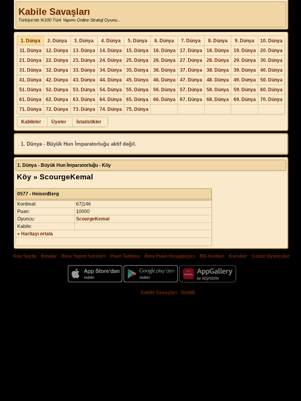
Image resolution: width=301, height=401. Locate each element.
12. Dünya (57, 50)
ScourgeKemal (92, 219)
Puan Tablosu (125, 256)
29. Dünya (245, 60)
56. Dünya (164, 89)
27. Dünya (191, 60)
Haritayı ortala (37, 234)
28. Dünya (218, 60)
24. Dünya (111, 60)
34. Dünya (111, 70)
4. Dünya (111, 40)
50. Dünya (271, 80)
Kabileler (31, 122)
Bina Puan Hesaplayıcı (170, 256)
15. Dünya (137, 50)
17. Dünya (191, 50)
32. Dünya (57, 70)
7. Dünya (191, 40)
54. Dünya (111, 89)
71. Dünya (30, 109)
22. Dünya (57, 60)
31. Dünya (30, 70)
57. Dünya (191, 89)
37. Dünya (191, 70)
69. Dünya (245, 99)
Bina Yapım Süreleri (83, 256)
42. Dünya (57, 80)
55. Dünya (137, 89)
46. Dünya (164, 80)
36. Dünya (164, 70)
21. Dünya (30, 60)
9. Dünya (244, 40)
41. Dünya (30, 80)
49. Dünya (245, 80)
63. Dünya (84, 99)
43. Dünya (84, 80)
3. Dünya (84, 40)
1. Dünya (30, 40)
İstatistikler (89, 122)
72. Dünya (57, 109)
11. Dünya (31, 50)
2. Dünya (57, 40)
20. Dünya (271, 50)
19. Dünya (245, 50)
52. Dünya (57, 89)
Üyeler (58, 122)
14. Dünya (111, 50)
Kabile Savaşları (54, 11)
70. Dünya (271, 99)
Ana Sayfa (24, 256)
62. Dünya (57, 99)
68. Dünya (218, 99)
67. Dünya (191, 99)
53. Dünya (84, 89)
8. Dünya (218, 40)
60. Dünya (271, 89)
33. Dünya (84, 70)
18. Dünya (218, 50)
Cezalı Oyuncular (271, 256)
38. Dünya (218, 70)
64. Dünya (111, 99)
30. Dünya (271, 60)
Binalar (49, 256)
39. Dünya (245, 70)
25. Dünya (137, 60)
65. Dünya (137, 99)
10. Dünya (271, 40)
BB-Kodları (211, 256)
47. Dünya (191, 80)
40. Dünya (271, 70)
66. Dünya (164, 99)
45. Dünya (137, 80)
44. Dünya (111, 80)
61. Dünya (30, 99)
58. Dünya (218, 89)
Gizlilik (188, 292)
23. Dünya (84, 60)
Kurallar (238, 256)
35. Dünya (137, 70)
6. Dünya (164, 40)
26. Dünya (164, 60)
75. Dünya (137, 109)
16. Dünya (164, 50)
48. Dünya (218, 80)
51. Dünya (30, 89)
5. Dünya (137, 40)
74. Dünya (111, 109)
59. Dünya (245, 89)
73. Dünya (84, 109)
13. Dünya (84, 50)
